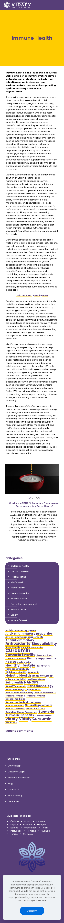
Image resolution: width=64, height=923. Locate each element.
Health (10, 661)
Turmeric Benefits (19, 715)
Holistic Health (18, 675)
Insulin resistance (36, 679)
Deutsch (40, 821)
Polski (45, 827)
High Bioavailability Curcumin (22, 672)
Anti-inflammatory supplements (24, 637)
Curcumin (17, 650)
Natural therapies (20, 593)
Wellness (11, 722)
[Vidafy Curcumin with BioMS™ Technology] (17, 5)
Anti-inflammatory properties (29, 633)
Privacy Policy (15, 795)
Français (41, 824)
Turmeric (46, 711)
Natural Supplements (38, 705)
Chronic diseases (20, 571)
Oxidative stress (35, 708)
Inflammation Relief (15, 679)
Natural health (35, 695)
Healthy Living (43, 666)
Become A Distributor (19, 777)
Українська (28, 834)
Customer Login (16, 771)
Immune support (42, 675)
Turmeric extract (43, 715)
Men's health (17, 582)
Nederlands (30, 827)
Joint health (14, 682)
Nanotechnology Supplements (23, 689)
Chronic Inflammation (32, 647)
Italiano (14, 827)
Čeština (15, 821)
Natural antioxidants (45, 692)
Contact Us (14, 789)
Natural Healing (15, 695)
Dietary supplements (41, 658)
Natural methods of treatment (23, 702)
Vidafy (14, 614)
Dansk (27, 821)
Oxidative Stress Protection (21, 712)
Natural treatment (15, 708)
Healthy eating (18, 576)
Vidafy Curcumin (35, 718)
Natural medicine (15, 698)
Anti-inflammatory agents (20, 630)
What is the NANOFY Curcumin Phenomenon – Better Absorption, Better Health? (34, 504)
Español (27, 824)
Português (16, 830)
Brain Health (12, 647)
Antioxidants (17, 643)
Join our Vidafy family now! (32, 295)
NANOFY (31, 682)
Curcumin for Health (15, 658)
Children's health (20, 566)
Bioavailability (44, 643)
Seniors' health (19, 609)
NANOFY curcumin (15, 686)
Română (31, 830)
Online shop (14, 765)
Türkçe (14, 834)
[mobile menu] (59, 5)
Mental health (18, 587)
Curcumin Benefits (20, 654)
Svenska (46, 830)
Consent (32, 910)
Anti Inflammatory (19, 640)
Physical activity (19, 598)
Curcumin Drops (44, 655)
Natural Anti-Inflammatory (19, 692)
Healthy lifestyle (20, 665)
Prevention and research (24, 604)
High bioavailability (17, 669)
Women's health (19, 620)
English (14, 824)
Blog (10, 783)
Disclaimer (13, 801)
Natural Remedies (14, 705)
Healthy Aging (24, 662)
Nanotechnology (40, 685)
